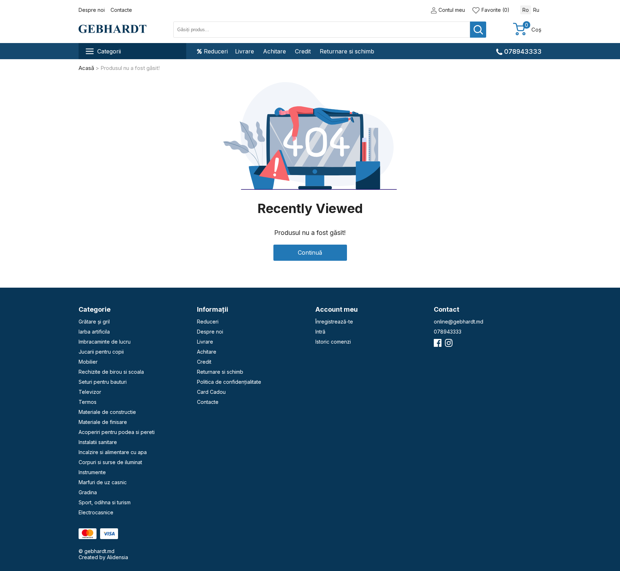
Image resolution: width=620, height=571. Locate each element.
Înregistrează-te (334, 321)
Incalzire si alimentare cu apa (113, 452)
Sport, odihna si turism (105, 502)
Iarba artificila (94, 332)
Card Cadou (211, 392)
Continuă (310, 252)
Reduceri (216, 51)
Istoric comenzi (333, 342)
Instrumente (92, 472)
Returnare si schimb (347, 51)
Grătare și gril (94, 321)
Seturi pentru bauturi (103, 382)
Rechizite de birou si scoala (111, 372)
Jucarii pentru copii (101, 352)
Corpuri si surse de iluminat (110, 462)
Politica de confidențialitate (229, 382)
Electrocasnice (96, 512)
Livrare (244, 51)
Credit (303, 51)
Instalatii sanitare (98, 442)
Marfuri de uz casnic (103, 482)
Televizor (90, 392)
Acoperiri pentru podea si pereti (117, 432)
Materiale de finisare (103, 422)
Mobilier (88, 362)
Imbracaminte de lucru (105, 342)
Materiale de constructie (107, 412)
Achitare (274, 51)
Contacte (121, 10)
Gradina (88, 492)
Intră (320, 332)
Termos (88, 402)
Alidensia (117, 557)
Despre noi (92, 10)
